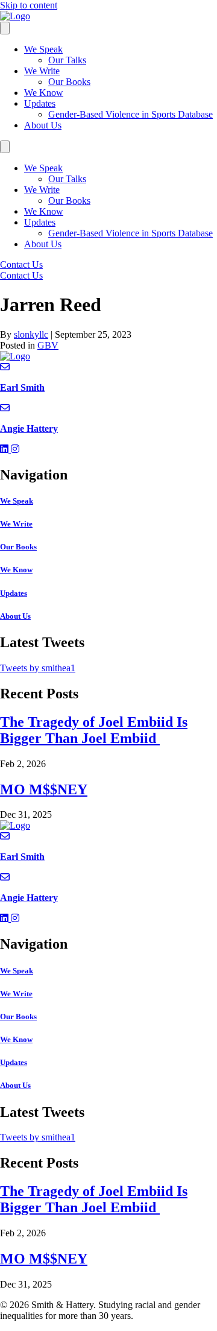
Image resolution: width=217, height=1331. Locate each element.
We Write (42, 71)
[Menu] (5, 28)
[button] (5, 449)
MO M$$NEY (43, 789)
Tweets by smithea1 (37, 668)
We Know (43, 92)
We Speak (43, 49)
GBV (47, 345)
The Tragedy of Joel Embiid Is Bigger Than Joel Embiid (93, 730)
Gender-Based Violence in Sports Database (130, 114)
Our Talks (67, 60)
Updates (39, 103)
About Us (42, 125)
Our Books (69, 82)
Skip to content (28, 5)
